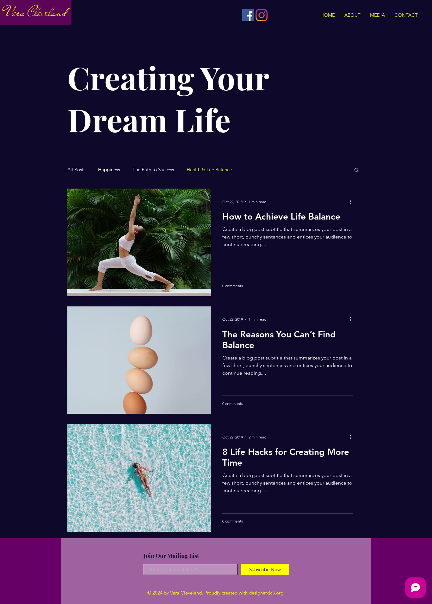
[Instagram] (262, 15)
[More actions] (352, 201)
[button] (357, 170)
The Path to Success (153, 169)
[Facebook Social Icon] (248, 15)
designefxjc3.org (266, 593)
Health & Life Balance (209, 169)
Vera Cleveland (35, 12)
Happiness (109, 169)
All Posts (76, 169)
